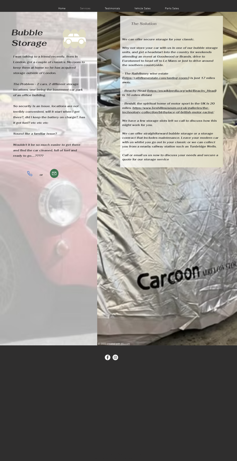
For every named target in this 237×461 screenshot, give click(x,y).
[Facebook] (107, 357)
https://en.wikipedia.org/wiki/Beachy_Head (181, 91)
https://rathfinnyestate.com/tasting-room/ (155, 78)
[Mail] (54, 173)
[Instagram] (115, 357)
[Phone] (30, 173)
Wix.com (125, 344)
